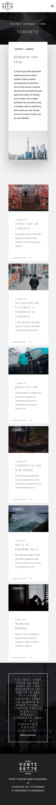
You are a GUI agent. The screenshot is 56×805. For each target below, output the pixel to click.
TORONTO (18, 188)
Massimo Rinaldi (20, 258)
